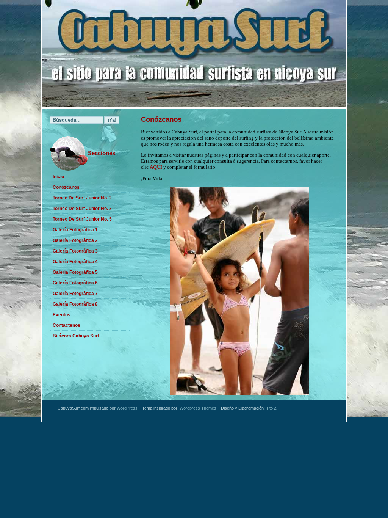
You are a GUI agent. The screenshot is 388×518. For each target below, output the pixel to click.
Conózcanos (66, 187)
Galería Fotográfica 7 (75, 293)
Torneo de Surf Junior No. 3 (82, 208)
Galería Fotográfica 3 (75, 251)
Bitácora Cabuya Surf (76, 336)
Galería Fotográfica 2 (75, 240)
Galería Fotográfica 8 (75, 304)
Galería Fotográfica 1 (75, 229)
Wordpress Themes (198, 408)
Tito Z (271, 408)
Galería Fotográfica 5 (75, 272)
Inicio (58, 176)
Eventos (61, 314)
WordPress (127, 408)
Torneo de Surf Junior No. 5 (82, 219)
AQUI (156, 167)
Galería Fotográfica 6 (75, 283)
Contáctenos (66, 325)
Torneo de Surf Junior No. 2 (82, 198)
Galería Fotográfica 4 (75, 261)
